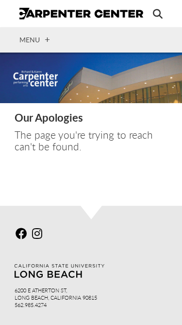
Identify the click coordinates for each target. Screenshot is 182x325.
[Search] (153, 13)
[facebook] (23, 235)
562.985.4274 (31, 304)
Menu (29, 39)
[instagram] (39, 235)
